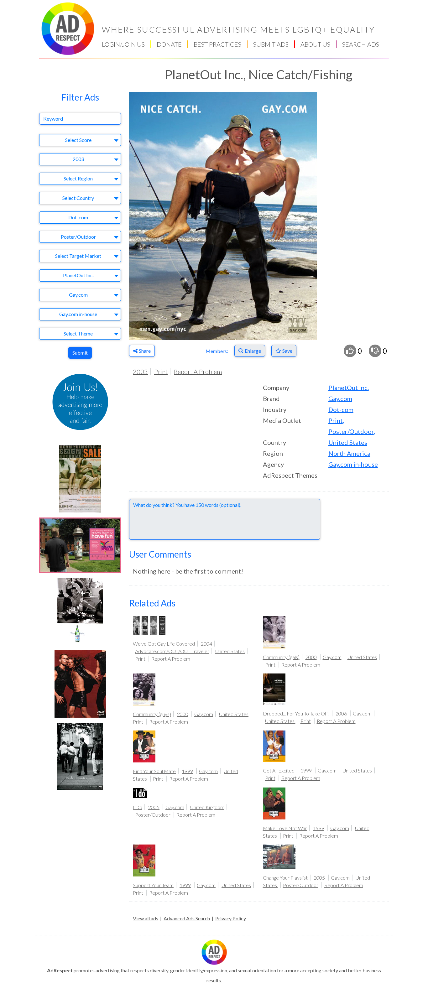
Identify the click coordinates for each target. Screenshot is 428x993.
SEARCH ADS (360, 44)
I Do (137, 807)
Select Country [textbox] (78, 198)
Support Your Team (153, 885)
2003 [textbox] (78, 159)
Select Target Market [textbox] (78, 256)
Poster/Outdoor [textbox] (78, 237)
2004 (206, 644)
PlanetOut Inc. (348, 387)
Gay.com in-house (353, 464)
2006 (341, 713)
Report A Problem (198, 371)
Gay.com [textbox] (78, 295)
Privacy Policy (230, 918)
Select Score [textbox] (78, 140)
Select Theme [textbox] (78, 333)
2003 (140, 371)
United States (347, 442)
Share (145, 351)
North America (349, 453)
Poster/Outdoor (351, 431)
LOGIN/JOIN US (123, 44)
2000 (311, 657)
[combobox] (80, 140)
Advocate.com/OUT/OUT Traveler (172, 651)
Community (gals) (281, 657)
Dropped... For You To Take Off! (296, 713)
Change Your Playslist (285, 878)
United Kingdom (207, 807)
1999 (187, 771)
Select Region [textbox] (78, 178)
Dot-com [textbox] (78, 217)
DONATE (169, 44)
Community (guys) (152, 714)
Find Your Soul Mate (154, 771)
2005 (153, 807)
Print (161, 371)
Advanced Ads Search (187, 918)
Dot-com (340, 409)
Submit (80, 353)
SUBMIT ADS (271, 44)
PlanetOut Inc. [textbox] (78, 275)
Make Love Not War (285, 828)
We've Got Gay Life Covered (164, 644)
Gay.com (340, 398)
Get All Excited (279, 770)
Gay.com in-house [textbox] (78, 314)
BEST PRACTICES (217, 44)
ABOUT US (315, 44)
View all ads (145, 918)
